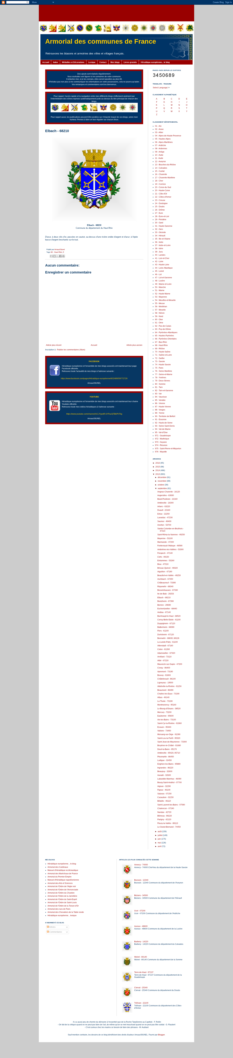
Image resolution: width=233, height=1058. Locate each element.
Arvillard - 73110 (164, 657)
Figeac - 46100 (163, 790)
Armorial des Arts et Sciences (60, 883)
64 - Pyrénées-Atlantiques (166, 332)
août (160, 831)
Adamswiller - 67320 (166, 653)
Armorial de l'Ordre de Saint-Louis (62, 902)
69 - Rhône (160, 348)
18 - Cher (159, 181)
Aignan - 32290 (164, 786)
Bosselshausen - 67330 (167, 590)
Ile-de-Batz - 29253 (165, 594)
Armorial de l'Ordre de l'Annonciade (63, 890)
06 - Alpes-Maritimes (164, 142)
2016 (157, 463)
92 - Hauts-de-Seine (163, 423)
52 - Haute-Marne (162, 294)
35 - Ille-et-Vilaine (162, 239)
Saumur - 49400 (164, 521)
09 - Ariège (159, 152)
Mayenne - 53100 (165, 538)
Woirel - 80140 (140, 957)
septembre (162, 488)
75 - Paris (159, 368)
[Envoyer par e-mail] (51, 256)
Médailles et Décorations (73, 62)
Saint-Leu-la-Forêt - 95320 (168, 738)
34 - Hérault (160, 236)
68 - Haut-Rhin (56, 252)
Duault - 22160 (163, 510)
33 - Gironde (160, 232)
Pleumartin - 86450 (165, 757)
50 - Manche (160, 287)
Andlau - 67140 (164, 612)
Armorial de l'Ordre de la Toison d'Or (63, 906)
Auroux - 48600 (141, 926)
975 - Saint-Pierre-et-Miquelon (168, 448)
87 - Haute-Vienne (163, 407)
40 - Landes (160, 255)
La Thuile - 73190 (165, 701)
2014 (157, 470)
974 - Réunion (161, 445)
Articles (52, 927)
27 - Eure (159, 213)
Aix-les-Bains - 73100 (166, 720)
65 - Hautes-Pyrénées (164, 336)
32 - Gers (159, 229)
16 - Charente (161, 174)
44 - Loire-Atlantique (164, 268)
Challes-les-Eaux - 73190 (168, 694)
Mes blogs (115, 62)
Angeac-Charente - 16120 (168, 492)
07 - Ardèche (160, 145)
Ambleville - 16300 (165, 503)
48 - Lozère (160, 281)
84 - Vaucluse (161, 397)
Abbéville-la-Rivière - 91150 (169, 686)
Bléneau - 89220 (164, 816)
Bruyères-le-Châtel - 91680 (169, 745)
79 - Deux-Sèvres (162, 381)
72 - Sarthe (160, 358)
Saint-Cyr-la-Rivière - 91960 (169, 723)
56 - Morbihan (161, 306)
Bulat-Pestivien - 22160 (167, 499)
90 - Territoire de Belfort (165, 416)
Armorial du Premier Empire (59, 877)
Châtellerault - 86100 (166, 679)
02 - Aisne (159, 129)
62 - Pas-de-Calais (163, 326)
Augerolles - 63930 (165, 495)
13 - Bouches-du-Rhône (165, 165)
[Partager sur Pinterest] (63, 256)
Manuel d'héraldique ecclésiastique (63, 870)
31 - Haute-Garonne (163, 226)
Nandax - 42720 (164, 812)
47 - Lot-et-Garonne (163, 277)
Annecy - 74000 (141, 865)
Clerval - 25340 (141, 988)
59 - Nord (159, 316)
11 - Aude (159, 158)
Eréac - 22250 (163, 514)
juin (159, 839)
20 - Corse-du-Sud (163, 187)
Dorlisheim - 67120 (165, 634)
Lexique (91, 62)
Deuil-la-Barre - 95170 (167, 749)
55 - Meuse (160, 303)
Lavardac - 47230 (165, 517)
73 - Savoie (160, 361)
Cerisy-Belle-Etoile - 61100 (169, 620)
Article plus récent (53, 345)
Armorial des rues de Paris (59, 909)
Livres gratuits (130, 62)
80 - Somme (160, 384)
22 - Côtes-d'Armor (163, 197)
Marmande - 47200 (165, 542)
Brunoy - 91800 (164, 675)
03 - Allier (159, 132)
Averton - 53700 (164, 525)
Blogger (161, 1035)
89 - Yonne (159, 413)
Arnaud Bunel (59, 249)
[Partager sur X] (57, 256)
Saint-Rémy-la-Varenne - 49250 (171, 535)
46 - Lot (158, 274)
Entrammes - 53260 (165, 560)
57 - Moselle (160, 310)
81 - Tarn (159, 387)
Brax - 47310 (162, 564)
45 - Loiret (159, 271)
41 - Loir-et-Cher (162, 258)
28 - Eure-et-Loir (162, 216)
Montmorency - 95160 (166, 705)
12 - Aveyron (160, 161)
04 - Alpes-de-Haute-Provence (168, 136)
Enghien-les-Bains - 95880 (169, 764)
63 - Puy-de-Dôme (163, 329)
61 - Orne (159, 323)
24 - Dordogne (161, 203)
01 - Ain (158, 126)
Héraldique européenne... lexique (62, 915)
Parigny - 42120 (164, 819)
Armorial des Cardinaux (58, 867)
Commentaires (55, 932)
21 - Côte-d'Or (161, 194)
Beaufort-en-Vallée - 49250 (169, 575)
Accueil (45, 62)
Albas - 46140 (163, 697)
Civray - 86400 (163, 668)
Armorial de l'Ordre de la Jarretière (62, 896)
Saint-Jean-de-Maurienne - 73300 (172, 742)
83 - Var (158, 394)
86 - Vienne (160, 403)
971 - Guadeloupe (163, 435)
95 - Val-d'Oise (161, 432)
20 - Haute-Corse (162, 190)
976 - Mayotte (161, 452)
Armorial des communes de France (100, 41)
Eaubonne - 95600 (165, 716)
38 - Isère (159, 248)
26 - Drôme (160, 210)
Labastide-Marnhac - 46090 (169, 779)
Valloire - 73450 (164, 731)
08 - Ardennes (161, 148)
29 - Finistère (160, 219)
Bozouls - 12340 (141, 880)
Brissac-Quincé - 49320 (167, 568)
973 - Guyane (161, 442)
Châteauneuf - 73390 (166, 583)
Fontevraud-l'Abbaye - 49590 (169, 546)
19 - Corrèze (160, 184)
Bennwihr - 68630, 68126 (168, 638)
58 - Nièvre (160, 313)
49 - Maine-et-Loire (163, 284)
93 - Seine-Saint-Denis (165, 426)
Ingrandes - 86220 (165, 768)
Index (55, 62)
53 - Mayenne (161, 297)
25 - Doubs (160, 206)
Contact (103, 62)
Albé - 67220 (162, 660)
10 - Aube (159, 155)
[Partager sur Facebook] (60, 256)
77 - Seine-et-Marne (163, 374)
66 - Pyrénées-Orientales (166, 339)
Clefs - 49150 (163, 557)
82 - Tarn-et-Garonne (164, 390)
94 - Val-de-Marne (163, 429)
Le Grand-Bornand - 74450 (169, 827)
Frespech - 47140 (165, 553)
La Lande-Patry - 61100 (167, 642)
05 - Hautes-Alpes (163, 139)
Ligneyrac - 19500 (165, 683)
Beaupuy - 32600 (164, 771)
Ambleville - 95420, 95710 (168, 753)
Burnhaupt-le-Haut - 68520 (169, 616)
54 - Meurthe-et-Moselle (165, 300)
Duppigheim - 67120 (166, 623)
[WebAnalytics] (51, 941)
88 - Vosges (160, 410)
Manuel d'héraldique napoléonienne (63, 880)
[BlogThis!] (54, 256)
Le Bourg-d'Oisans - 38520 (169, 708)
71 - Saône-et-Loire (163, 355)
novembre (162, 481)
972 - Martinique (162, 439)
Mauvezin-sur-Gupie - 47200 (169, 664)
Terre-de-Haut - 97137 (143, 972)
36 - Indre (159, 242)
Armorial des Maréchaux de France (63, 873)
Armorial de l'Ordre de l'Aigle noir (62, 886)
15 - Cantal (160, 171)
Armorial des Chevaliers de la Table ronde (66, 912)
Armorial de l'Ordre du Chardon (61, 893)
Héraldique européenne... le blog (155, 62)
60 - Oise (159, 319)
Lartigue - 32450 (164, 760)
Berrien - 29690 (164, 605)
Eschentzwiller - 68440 (167, 609)
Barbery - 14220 (141, 941)
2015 (157, 467)
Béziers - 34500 (141, 895)
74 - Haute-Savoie (163, 364)
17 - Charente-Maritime (165, 178)
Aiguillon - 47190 (164, 572)
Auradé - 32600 (164, 775)
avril (160, 846)
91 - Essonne (160, 419)
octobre (161, 485)
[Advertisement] (116, 13)
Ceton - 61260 (163, 649)
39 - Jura (159, 252)
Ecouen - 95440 (164, 727)
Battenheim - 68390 (165, 627)
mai (159, 843)
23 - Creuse (160, 200)
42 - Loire (159, 261)
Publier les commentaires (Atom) (71, 350)
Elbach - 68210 (164, 597)
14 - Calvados (161, 168)
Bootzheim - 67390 (165, 601)
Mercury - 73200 (164, 712)
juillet (160, 835)
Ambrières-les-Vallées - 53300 (170, 549)
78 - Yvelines (160, 377)
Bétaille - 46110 (164, 801)
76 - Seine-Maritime (163, 371)
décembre (162, 477)
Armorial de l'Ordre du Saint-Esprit (62, 899)
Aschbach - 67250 (165, 579)
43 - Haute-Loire (162, 265)
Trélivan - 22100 (141, 1003)
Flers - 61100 (163, 631)
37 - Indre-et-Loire (163, 245)
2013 (157, 474)
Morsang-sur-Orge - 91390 (168, 734)
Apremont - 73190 (165, 671)
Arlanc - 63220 (163, 506)
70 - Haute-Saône (162, 352)
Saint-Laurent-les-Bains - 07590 (171, 805)
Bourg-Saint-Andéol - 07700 (169, 782)
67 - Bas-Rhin (161, 342)
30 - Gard (159, 223)
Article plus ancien (134, 345)
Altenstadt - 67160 (165, 646)
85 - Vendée (160, 400)
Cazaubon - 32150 (165, 797)
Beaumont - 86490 (165, 690)
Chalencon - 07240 (165, 808)
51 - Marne (159, 290)
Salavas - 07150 (164, 794)
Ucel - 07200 (139, 911)
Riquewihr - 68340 (165, 586)
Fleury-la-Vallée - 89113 (167, 823)
